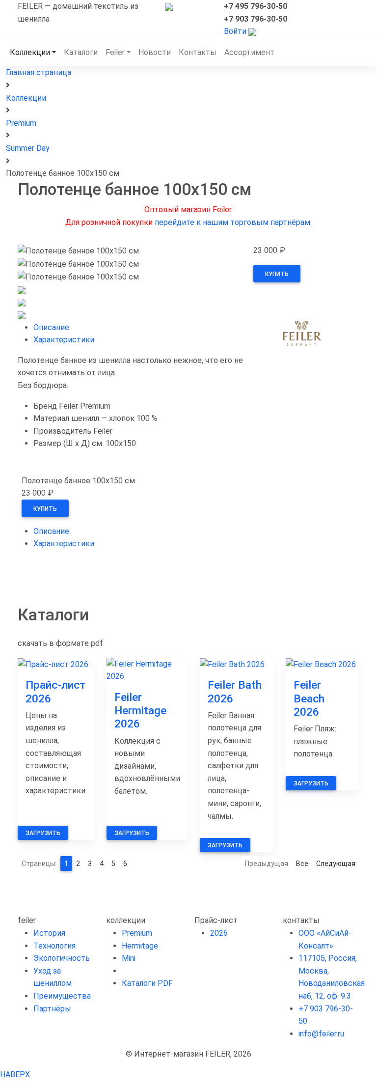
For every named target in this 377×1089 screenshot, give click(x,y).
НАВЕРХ (15, 1074)
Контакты (197, 52)
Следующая (335, 863)
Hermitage (140, 945)
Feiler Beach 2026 (309, 698)
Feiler (115, 52)
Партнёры (52, 1008)
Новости (154, 52)
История (49, 933)
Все (302, 863)
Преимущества (62, 996)
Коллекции (30, 52)
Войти (235, 31)
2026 (219, 933)
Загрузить (43, 833)
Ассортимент (249, 52)
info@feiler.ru (321, 1033)
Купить (277, 274)
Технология (54, 945)
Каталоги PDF (147, 983)
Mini (128, 958)
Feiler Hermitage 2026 (140, 710)
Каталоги (81, 52)
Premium (137, 933)
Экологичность (61, 958)
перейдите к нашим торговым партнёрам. (233, 222)
